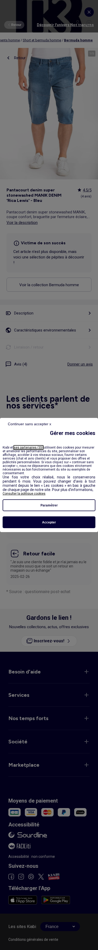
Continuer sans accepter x (29, 424)
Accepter (49, 522)
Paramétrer (49, 505)
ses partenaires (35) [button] (28, 447)
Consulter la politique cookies (24, 493)
